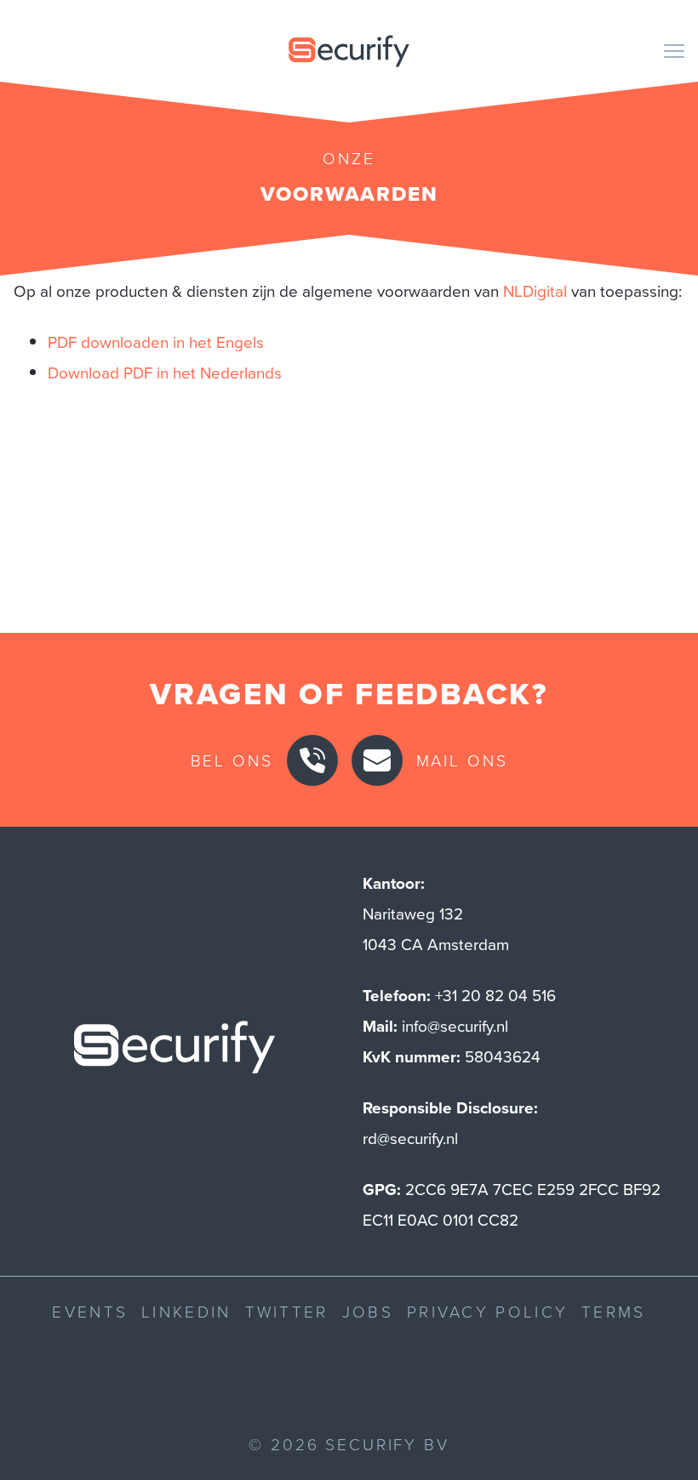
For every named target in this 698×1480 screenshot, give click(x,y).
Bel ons (232, 760)
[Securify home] (174, 1051)
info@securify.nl (455, 1025)
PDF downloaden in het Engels (156, 341)
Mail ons (462, 760)
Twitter (287, 1311)
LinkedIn (186, 1311)
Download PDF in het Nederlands (165, 372)
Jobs (367, 1311)
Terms (613, 1311)
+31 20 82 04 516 (495, 994)
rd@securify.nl (410, 1137)
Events (90, 1311)
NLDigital (535, 290)
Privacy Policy (487, 1311)
